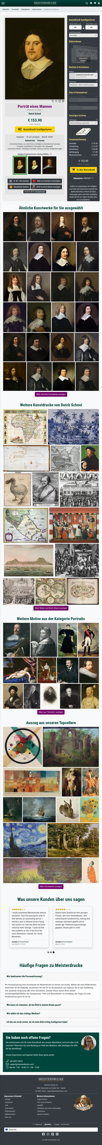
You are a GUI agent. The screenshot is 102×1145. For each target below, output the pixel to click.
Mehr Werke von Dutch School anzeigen (51, 608)
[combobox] (83, 35)
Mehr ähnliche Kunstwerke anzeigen (51, 394)
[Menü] (2, 3)
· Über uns (7, 1117)
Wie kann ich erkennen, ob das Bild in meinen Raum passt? (34, 1004)
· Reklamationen (9, 1114)
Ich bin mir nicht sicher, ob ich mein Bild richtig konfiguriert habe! (37, 1022)
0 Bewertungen (39, 192)
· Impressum (8, 1102)
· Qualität (40, 1105)
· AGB (6, 1105)
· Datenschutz (9, 1108)
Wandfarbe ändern (20, 187)
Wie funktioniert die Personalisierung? (25, 976)
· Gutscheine (41, 1111)
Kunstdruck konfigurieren (36, 129)
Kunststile (15, 9)
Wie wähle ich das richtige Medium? (23, 1013)
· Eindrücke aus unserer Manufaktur (49, 1108)
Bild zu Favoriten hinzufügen (48, 181)
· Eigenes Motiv (42, 1099)
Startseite (5, 9)
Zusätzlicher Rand (74, 32)
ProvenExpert (24, 942)
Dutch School (36, 9)
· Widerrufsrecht (9, 1111)
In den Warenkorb (85, 169)
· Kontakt (7, 1099)
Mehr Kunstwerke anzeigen (51, 886)
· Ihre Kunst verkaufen (44, 1102)
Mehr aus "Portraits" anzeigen (51, 712)
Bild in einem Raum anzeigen (47, 187)
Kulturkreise (25, 9)
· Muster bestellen (43, 1114)
